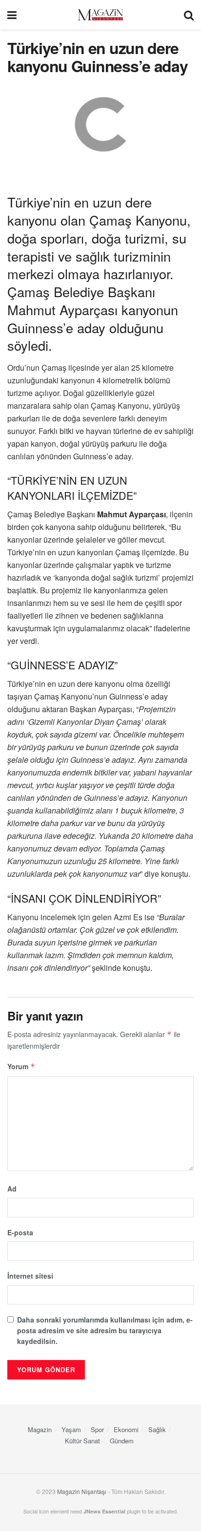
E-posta (20, 1232)
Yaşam (71, 1429)
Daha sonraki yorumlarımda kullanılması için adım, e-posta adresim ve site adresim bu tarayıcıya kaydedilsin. (105, 1330)
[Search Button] (189, 14)
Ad (12, 1188)
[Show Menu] (12, 14)
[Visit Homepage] (100, 15)
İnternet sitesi (30, 1276)
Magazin (40, 1429)
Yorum (21, 1066)
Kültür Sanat (82, 1440)
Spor (97, 1429)
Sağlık (157, 1429)
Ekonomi (126, 1429)
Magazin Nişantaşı (81, 1491)
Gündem (122, 1440)
